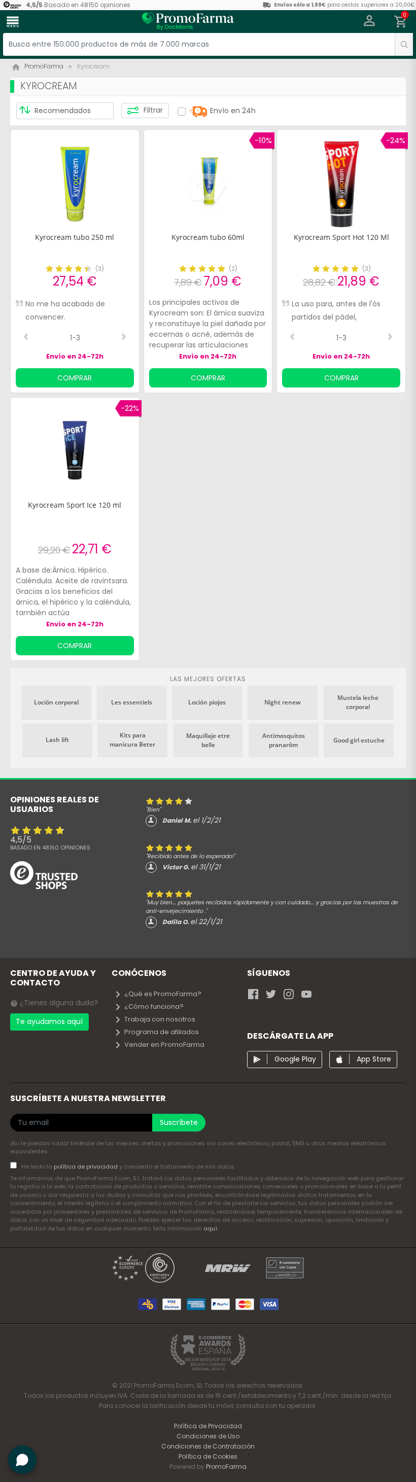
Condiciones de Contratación (208, 1446)
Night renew (282, 702)
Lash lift (57, 739)
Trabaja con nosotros (159, 1019)
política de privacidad (86, 1166)
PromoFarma (226, 1466)
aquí (210, 1228)
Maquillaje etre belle (208, 740)
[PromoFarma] (188, 23)
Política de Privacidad (208, 1426)
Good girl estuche (359, 740)
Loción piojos (207, 702)
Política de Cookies (208, 1456)
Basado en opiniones (50, 847)
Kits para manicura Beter (132, 740)
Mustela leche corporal (357, 702)
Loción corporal (56, 702)
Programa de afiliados (161, 1032)
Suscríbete (179, 1122)
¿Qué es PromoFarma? (162, 994)
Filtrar (152, 110)
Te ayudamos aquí (49, 1021)
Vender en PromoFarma (164, 1044)
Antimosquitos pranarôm (283, 740)
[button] (369, 22)
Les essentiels (131, 702)
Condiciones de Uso (208, 1436)
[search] (404, 44)
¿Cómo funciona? (154, 1006)
